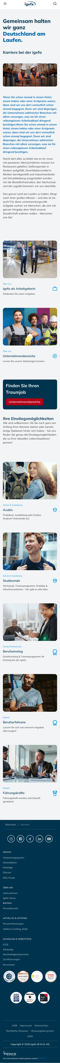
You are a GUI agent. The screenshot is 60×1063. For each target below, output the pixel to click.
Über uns (8, 887)
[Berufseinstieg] (30, 622)
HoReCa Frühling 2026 (15, 929)
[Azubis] (30, 480)
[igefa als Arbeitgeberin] (30, 259)
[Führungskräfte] (30, 764)
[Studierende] (30, 551)
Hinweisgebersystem (42, 1030)
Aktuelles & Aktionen (15, 918)
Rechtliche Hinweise (17, 1030)
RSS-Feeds (9, 877)
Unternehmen (10, 893)
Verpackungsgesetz (13, 857)
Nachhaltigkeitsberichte (16, 954)
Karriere (7, 902)
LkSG (30, 1036)
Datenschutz (41, 1025)
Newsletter (9, 964)
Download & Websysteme (17, 939)
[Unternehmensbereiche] (30, 326)
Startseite (10, 824)
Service (7, 852)
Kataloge (8, 867)
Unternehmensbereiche (24, 402)
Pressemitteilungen (13, 923)
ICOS (5, 944)
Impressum (26, 1025)
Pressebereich (10, 908)
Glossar (7, 872)
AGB (14, 1025)
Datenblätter (10, 862)
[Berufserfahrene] (30, 693)
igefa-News (9, 898)
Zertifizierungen (11, 959)
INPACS (42, 1058)
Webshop (8, 949)
